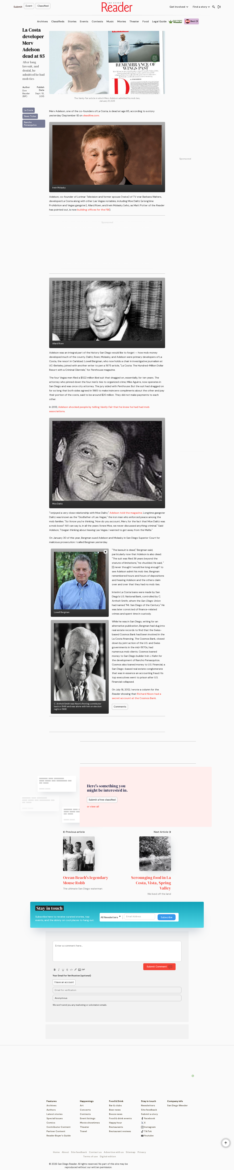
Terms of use (90, 1156)
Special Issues (54, 1118)
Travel (83, 1131)
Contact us (95, 1152)
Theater (134, 21)
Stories (72, 21)
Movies (121, 21)
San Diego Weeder (177, 1105)
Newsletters (148, 1105)
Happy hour (115, 1122)
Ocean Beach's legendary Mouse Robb (85, 880)
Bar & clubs (115, 1105)
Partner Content (55, 1131)
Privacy (142, 1152)
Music (110, 21)
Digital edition (108, 1156)
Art (82, 1105)
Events (84, 21)
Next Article (161, 832)
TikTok (148, 1131)
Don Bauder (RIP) (26, 93)
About (65, 1152)
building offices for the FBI (93, 209)
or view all (93, 806)
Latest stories (54, 1114)
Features (51, 1101)
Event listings (87, 1118)
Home (56, 1152)
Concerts (85, 1109)
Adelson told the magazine (126, 512)
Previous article (75, 832)
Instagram (150, 1127)
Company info (175, 1101)
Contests (97, 21)
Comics (50, 1122)
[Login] (219, 6)
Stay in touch (148, 1101)
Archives (42, 21)
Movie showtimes (90, 1122)
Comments (120, 706)
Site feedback (149, 1109)
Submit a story (149, 1114)
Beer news (115, 1109)
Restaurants (116, 1127)
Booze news (115, 1114)
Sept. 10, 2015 (39, 95)
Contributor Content (58, 1127)
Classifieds (57, 21)
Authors (51, 1109)
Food (145, 21)
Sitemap (130, 1152)
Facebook (149, 1118)
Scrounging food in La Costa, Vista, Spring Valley (151, 883)
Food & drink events (120, 1118)
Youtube (149, 1135)
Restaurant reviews (120, 1131)
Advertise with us (114, 1152)
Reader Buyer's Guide (58, 1135)
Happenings (87, 1101)
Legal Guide (159, 21)
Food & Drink (116, 1101)
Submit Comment (157, 966)
